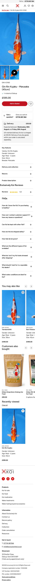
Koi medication (7, 497)
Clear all (5, 405)
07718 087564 (9, 543)
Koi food (5, 494)
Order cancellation (8, 530)
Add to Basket (15, 104)
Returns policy (7, 520)
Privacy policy (6, 580)
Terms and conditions (8, 577)
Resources (5, 534)
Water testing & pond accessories (13, 504)
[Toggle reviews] (30, 192)
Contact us (6, 517)
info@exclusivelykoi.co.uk (13, 547)
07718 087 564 (29, 1)
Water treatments (8, 500)
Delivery (5, 523)
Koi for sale (5, 10)
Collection (5, 527)
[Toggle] (30, 167)
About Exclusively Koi (9, 513)
